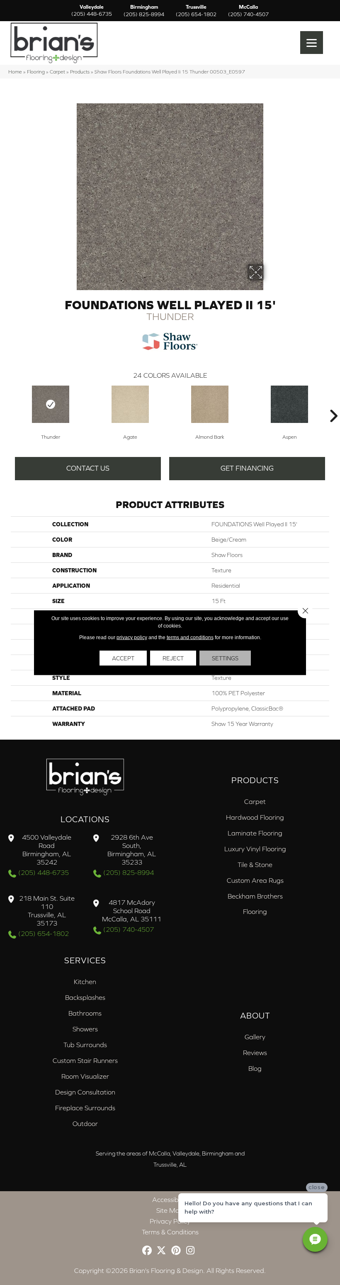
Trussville (196, 11)
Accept (123, 658)
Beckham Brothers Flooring (255, 903)
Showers (85, 1029)
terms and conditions (190, 637)
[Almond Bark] (210, 404)
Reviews (255, 1052)
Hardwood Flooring (255, 817)
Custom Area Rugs (255, 880)
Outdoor (85, 1123)
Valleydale (91, 11)
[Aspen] (289, 404)
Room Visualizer (85, 1076)
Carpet (57, 71)
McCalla (248, 11)
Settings (225, 658)
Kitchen (85, 981)
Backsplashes (85, 997)
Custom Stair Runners (85, 1060)
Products (80, 71)
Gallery (255, 1037)
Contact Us (87, 468)
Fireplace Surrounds (85, 1108)
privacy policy (132, 637)
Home (15, 71)
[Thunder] (50, 404)
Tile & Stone (255, 864)
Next (333, 403)
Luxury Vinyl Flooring (255, 849)
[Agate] (130, 404)
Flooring (36, 71)
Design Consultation (85, 1092)
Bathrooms (85, 1013)
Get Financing (247, 468)
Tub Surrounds (85, 1044)
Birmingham (144, 11)
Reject (173, 658)
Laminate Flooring (255, 833)
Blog (255, 1068)
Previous (6, 403)
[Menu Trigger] (311, 42)
